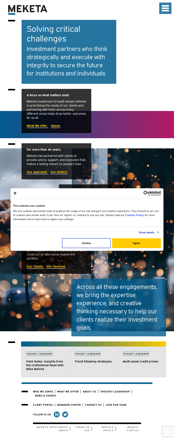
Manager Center (69, 404)
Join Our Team (116, 404)
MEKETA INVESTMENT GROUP (52, 429)
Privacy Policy (108, 429)
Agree (136, 243)
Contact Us (93, 404)
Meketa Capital (133, 429)
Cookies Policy (134, 215)
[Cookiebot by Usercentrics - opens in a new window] (146, 193)
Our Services (55, 266)
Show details (146, 232)
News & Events (45, 395)
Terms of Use (82, 429)
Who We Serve (43, 391)
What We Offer (37, 125)
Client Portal (43, 404)
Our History (58, 171)
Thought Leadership (115, 391)
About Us (89, 391)
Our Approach (37, 171)
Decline (86, 243)
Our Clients (35, 266)
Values (55, 125)
